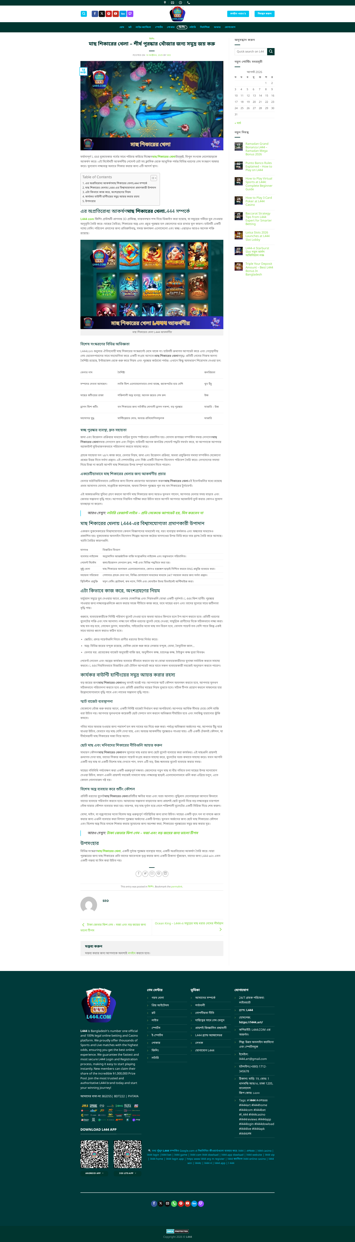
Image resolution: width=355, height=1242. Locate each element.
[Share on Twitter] (145, 874)
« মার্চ (238, 123)
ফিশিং (182, 27)
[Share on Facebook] (139, 874)
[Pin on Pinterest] (159, 874)
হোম (122, 27)
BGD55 (107, 1096)
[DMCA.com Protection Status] (177, 1231)
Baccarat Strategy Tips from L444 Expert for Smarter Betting (259, 219)
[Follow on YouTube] (116, 14)
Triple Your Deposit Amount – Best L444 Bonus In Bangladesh (259, 269)
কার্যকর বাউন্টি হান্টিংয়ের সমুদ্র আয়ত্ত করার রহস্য (112, 197)
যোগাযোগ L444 (204, 1051)
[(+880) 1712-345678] (189, 2)
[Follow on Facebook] (95, 14)
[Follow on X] (102, 14)
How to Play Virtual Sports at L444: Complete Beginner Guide (259, 184)
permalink (176, 886)
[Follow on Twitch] (130, 14)
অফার (217, 27)
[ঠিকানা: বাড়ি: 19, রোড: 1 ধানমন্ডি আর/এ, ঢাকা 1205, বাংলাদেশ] (165, 2)
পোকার (171, 27)
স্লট (129, 27)
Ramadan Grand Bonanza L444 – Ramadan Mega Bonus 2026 (257, 149)
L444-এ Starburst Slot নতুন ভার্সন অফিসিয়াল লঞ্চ (257, 252)
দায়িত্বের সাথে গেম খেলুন (209, 1020)
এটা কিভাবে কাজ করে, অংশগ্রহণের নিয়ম (108, 192)
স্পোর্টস (159, 27)
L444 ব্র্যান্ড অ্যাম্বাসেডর (208, 1035)
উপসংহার (90, 201)
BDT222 (119, 1096)
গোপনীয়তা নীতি (204, 1013)
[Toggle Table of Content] (152, 178)
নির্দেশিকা (205, 27)
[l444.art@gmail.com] (173, 2)
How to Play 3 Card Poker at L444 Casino (259, 201)
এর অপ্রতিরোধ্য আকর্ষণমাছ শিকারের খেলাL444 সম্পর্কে (116, 183)
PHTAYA (133, 1096)
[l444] (177, 14)
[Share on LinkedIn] (165, 874)
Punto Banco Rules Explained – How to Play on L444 (259, 167)
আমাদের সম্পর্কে (205, 998)
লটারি (193, 27)
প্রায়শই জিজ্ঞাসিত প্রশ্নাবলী (210, 1028)
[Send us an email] (167, 1204)
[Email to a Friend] (152, 874)
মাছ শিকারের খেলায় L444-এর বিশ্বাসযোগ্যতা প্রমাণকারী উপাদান (120, 188)
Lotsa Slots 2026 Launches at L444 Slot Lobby (258, 236)
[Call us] (174, 1204)
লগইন (132, 953)
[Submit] (271, 51)
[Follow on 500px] (122, 14)
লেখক (199, 1043)
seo (169, 55)
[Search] (84, 14)
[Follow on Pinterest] (109, 14)
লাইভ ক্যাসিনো (143, 27)
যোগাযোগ (230, 27)
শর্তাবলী (200, 1006)
